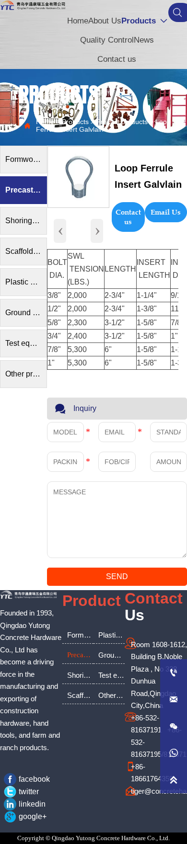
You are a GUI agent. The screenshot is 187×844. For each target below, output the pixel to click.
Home (45, 121)
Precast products (122, 121)
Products (75, 121)
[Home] (33, 5)
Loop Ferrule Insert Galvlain (103, 125)
